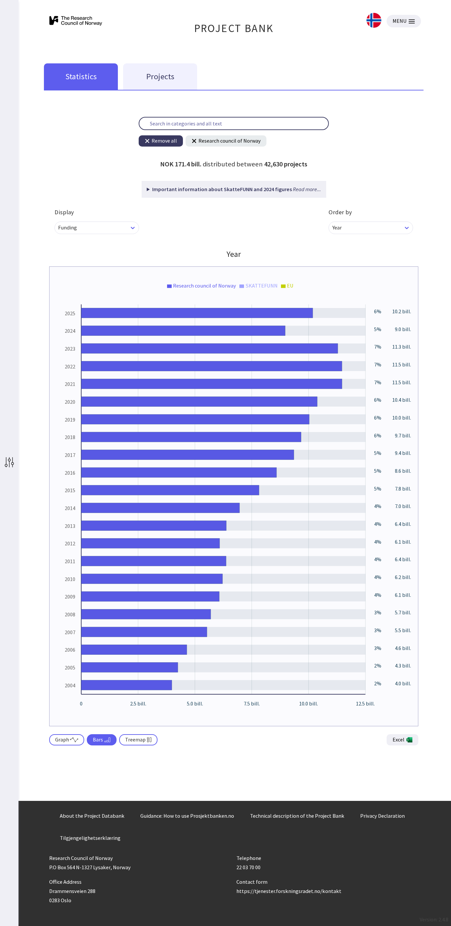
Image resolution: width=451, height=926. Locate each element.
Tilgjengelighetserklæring (90, 838)
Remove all (164, 140)
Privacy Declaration (382, 815)
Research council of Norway (229, 140)
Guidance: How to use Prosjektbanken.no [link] (187, 815)
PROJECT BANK (234, 28)
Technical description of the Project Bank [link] (297, 815)
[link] (373, 21)
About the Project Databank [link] (92, 815)
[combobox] (58, 227)
